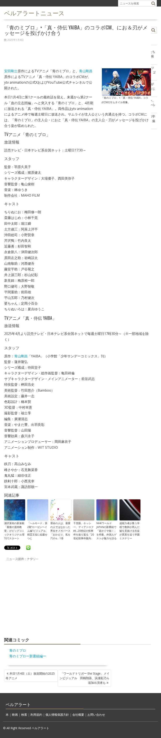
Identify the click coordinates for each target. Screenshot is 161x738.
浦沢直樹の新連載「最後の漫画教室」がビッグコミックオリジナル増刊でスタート (14, 530)
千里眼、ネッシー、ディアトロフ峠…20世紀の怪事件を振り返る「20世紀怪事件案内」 (83, 530)
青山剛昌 (85, 71)
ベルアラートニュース (34, 12)
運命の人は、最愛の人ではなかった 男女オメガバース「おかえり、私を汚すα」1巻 (60, 530)
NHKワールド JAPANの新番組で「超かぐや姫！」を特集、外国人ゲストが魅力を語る (106, 530)
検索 (24, 715)
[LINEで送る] (28, 547)
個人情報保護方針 (57, 715)
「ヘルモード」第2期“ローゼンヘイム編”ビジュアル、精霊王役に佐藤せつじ (37, 530)
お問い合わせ (96, 715)
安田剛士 (11, 71)
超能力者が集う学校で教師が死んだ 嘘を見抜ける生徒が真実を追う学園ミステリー (129, 530)
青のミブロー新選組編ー (27, 656)
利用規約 (36, 715)
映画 (15, 715)
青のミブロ (17, 650)
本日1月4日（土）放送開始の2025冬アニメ (30, 675)
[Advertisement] (77, 52)
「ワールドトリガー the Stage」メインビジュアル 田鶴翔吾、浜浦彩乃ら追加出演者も (84, 678)
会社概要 (78, 715)
